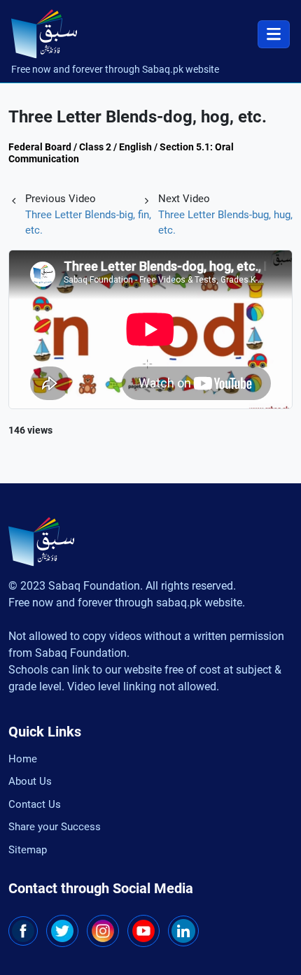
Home (22, 759)
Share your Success (54, 826)
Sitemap (27, 850)
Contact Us (34, 804)
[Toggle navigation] (274, 34)
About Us (30, 781)
